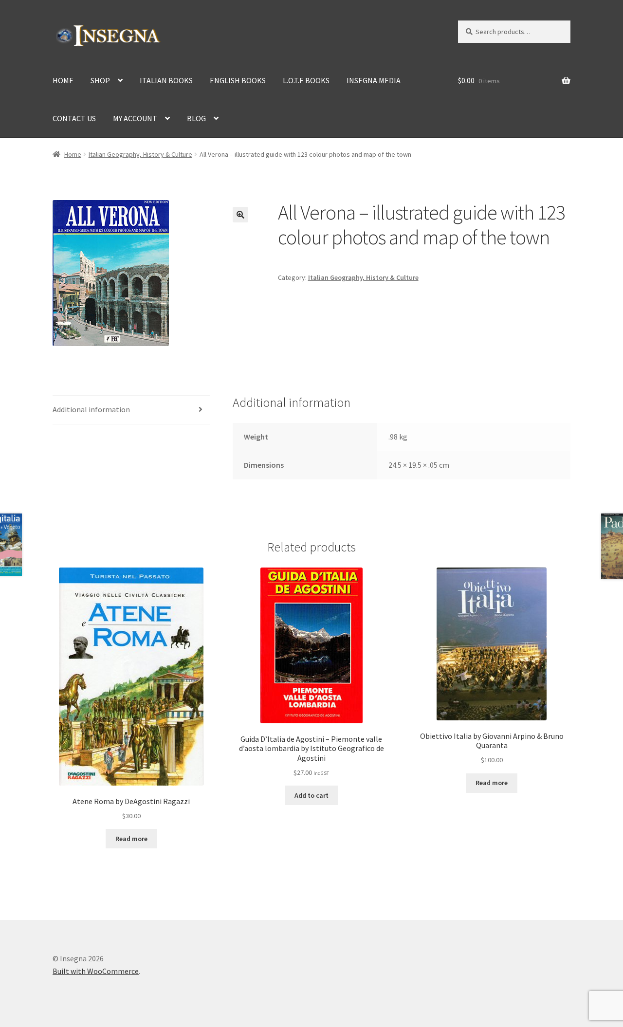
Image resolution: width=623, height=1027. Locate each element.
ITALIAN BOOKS (166, 80)
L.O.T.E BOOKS (306, 80)
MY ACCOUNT (135, 118)
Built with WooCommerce (96, 971)
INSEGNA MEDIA (374, 80)
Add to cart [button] (311, 795)
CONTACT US (74, 118)
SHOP (100, 80)
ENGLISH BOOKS (238, 80)
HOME (63, 80)
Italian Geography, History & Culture (140, 154)
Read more (131, 838)
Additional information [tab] (91, 409)
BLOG (196, 118)
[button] (240, 214)
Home (72, 154)
